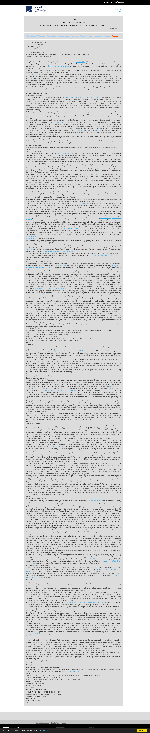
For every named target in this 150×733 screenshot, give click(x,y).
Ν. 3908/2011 (96, 174)
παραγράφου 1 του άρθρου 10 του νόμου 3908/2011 (51, 289)
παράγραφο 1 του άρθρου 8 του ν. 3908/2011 (59, 251)
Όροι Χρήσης (55, 723)
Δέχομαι (142, 730)
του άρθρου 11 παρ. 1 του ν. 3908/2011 (106, 255)
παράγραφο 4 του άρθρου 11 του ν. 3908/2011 (60, 390)
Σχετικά (63, 723)
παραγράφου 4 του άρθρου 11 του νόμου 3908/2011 (66, 351)
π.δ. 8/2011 (35, 70)
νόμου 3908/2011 (61, 122)
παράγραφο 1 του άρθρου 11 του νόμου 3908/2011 (82, 97)
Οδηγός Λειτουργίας (42, 723)
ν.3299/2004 (92, 559)
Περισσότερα (46, 730)
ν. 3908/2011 (80, 62)
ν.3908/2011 (30, 249)
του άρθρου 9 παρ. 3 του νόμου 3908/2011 (71, 228)
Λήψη (90, 36)
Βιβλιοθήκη (118, 9)
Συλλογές (119, 11)
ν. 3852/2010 (34, 74)
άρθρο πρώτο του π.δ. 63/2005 (59, 66)
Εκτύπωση (107, 36)
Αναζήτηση (118, 7)
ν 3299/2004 (98, 130)
